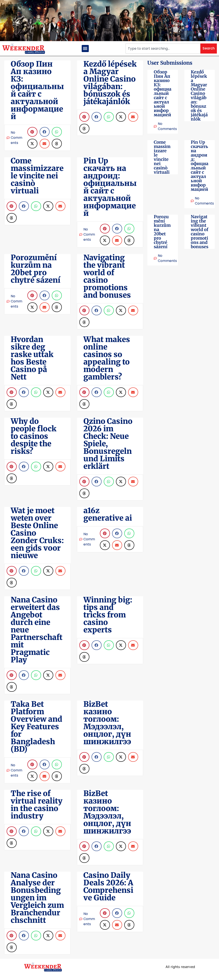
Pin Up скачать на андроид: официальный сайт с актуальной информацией (199, 165)
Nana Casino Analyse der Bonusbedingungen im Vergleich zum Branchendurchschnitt (37, 898)
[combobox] (163, 48)
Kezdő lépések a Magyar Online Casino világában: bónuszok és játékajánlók (199, 95)
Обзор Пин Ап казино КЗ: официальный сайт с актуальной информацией (162, 93)
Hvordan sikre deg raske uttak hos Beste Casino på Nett (32, 358)
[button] (85, 48)
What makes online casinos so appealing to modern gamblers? (106, 358)
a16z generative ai (107, 514)
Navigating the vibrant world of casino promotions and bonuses (199, 231)
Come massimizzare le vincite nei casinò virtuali (162, 157)
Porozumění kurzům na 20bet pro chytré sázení (162, 231)
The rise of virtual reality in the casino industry (36, 805)
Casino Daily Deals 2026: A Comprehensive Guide (108, 886)
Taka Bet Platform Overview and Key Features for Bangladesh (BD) (36, 726)
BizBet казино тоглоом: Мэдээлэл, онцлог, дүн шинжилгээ (107, 722)
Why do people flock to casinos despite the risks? (33, 436)
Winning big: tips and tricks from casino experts (107, 615)
